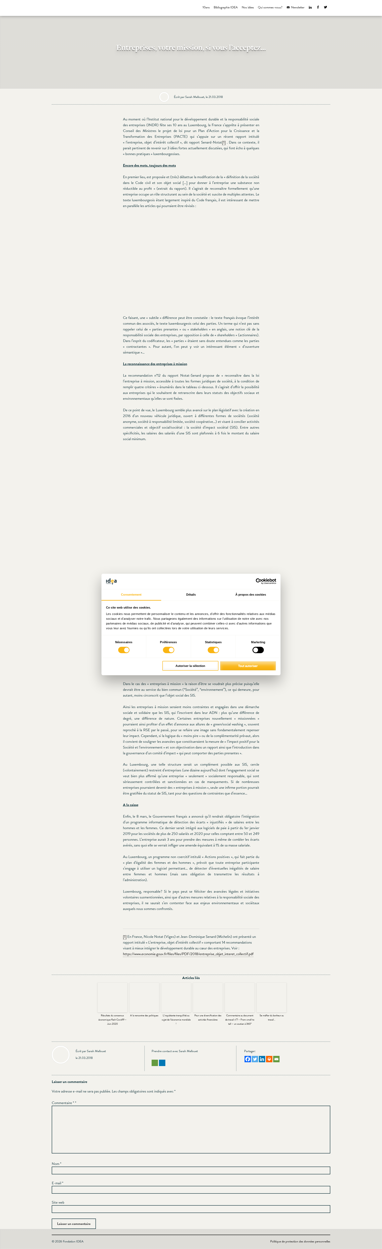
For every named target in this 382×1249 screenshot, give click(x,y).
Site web (58, 1202)
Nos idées (248, 7)
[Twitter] (255, 1059)
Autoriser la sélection (190, 666)
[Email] (276, 1059)
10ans (206, 7)
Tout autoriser (248, 666)
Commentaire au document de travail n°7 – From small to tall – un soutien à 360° (239, 1019)
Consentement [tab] (131, 594)
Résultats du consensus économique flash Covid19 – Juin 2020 (112, 1019)
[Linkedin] (262, 1059)
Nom (56, 1164)
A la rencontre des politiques (144, 1015)
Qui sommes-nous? (270, 7)
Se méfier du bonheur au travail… (272, 1017)
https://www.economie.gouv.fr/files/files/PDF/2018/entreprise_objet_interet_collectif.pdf (188, 954)
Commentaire (63, 1103)
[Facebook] (248, 1059)
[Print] (269, 1059)
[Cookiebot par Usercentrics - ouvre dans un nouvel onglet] (258, 581)
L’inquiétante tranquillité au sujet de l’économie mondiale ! (176, 1019)
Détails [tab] (191, 594)
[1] (224, 142)
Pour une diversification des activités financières (207, 1017)
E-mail (57, 1183)
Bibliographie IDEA (226, 7)
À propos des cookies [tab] (250, 594)
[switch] (168, 650)
